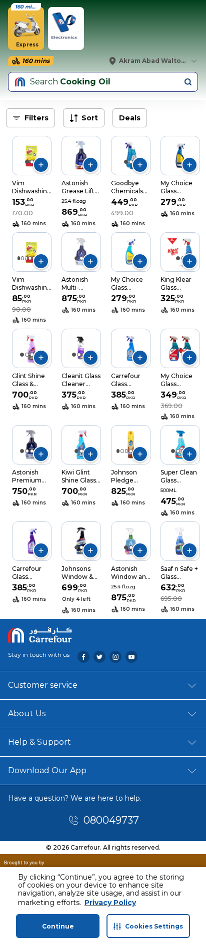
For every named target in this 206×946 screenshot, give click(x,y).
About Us (27, 713)
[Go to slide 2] (32, 162)
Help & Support (39, 742)
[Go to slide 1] (27, 162)
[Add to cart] (41, 165)
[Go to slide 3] (26, 258)
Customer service (43, 685)
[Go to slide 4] (29, 258)
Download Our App (47, 770)
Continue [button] (58, 926)
